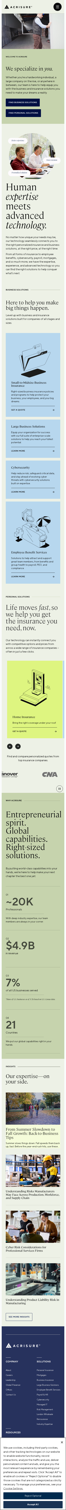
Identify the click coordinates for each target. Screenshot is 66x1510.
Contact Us (11, 1395)
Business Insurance (45, 1380)
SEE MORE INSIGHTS (19, 1317)
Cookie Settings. (13, 1488)
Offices (9, 1390)
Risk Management (45, 1409)
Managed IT (42, 1404)
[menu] (57, 7)
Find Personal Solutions (23, 113)
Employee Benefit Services (48, 1390)
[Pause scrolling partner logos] (59, 788)
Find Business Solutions (23, 102)
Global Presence (13, 1385)
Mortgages (41, 1375)
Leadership (10, 1380)
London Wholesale (45, 1414)
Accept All (33, 1504)
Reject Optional (33, 1496)
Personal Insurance (45, 1370)
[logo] (18, 7)
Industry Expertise (45, 1424)
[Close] (62, 1442)
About (8, 1370)
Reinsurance (42, 1419)
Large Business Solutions (48, 1385)
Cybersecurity (43, 1399)
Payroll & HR (42, 1395)
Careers (9, 1375)
